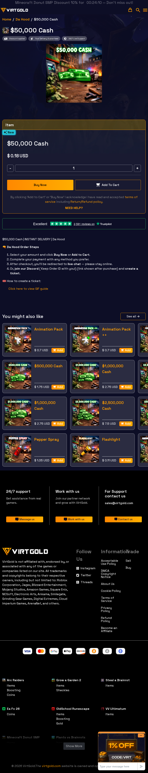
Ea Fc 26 (13, 709)
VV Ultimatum (116, 709)
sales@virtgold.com (119, 503)
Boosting (13, 690)
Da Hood (22, 19)
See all (131, 316)
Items (11, 686)
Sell (128, 560)
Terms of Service (107, 599)
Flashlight (111, 439)
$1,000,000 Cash (112, 368)
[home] (14, 10)
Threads (87, 582)
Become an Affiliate (109, 629)
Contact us (125, 519)
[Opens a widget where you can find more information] (122, 751)
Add (60, 350)
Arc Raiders (15, 680)
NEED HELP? (74, 208)
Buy (128, 567)
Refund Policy (106, 619)
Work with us (76, 519)
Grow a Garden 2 (68, 680)
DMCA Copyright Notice (108, 574)
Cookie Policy (111, 590)
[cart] (130, 9)
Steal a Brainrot (118, 680)
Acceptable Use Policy (109, 562)
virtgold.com (51, 766)
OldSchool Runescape (72, 709)
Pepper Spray (46, 439)
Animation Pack (48, 329)
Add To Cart (110, 185)
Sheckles (62, 690)
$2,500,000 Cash (113, 405)
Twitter (86, 575)
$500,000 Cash (48, 365)
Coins (11, 695)
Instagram (88, 568)
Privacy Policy (106, 609)
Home (6, 19)
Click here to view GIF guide (28, 289)
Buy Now (40, 185)
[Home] (37, 551)
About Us (107, 584)
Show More (74, 746)
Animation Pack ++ (116, 332)
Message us (26, 519)
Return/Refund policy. (87, 202)
